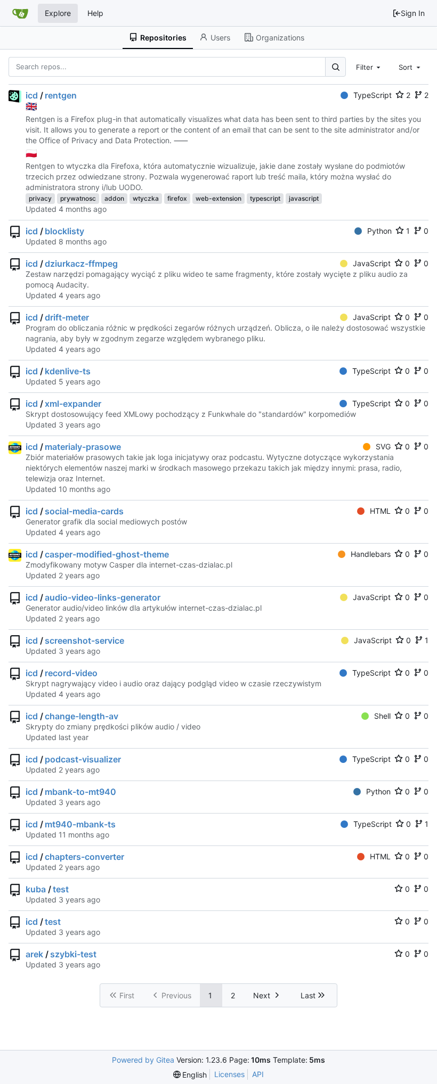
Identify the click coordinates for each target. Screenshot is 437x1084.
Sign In (413, 13)
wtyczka (146, 198)
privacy (40, 198)
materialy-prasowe (83, 446)
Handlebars (371, 554)
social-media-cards (84, 511)
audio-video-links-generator (102, 597)
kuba (36, 889)
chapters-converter (84, 856)
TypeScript (372, 95)
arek (34, 954)
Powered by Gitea (143, 1059)
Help (95, 13)
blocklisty (64, 231)
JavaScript (372, 263)
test (61, 889)
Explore (58, 13)
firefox (177, 198)
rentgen (61, 95)
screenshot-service (84, 640)
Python (379, 230)
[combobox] (369, 66)
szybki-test (73, 954)
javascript (304, 198)
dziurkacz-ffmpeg (81, 263)
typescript (265, 198)
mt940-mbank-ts (80, 824)
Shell (382, 715)
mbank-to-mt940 (80, 791)
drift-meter (67, 317)
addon (114, 198)
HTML (380, 510)
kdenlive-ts (68, 371)
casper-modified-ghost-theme (107, 554)
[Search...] (335, 67)
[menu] (190, 1074)
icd (32, 95)
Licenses (229, 1074)
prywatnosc (78, 198)
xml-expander (73, 403)
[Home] (20, 13)
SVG (383, 446)
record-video (71, 673)
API (258, 1074)
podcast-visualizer (83, 759)
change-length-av (81, 716)
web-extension (218, 198)
